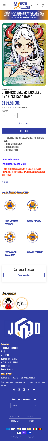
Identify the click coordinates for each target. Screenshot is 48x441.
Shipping (12, 107)
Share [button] (6, 182)
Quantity (5, 111)
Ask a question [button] (24, 275)
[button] (4, 5)
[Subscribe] (35, 405)
